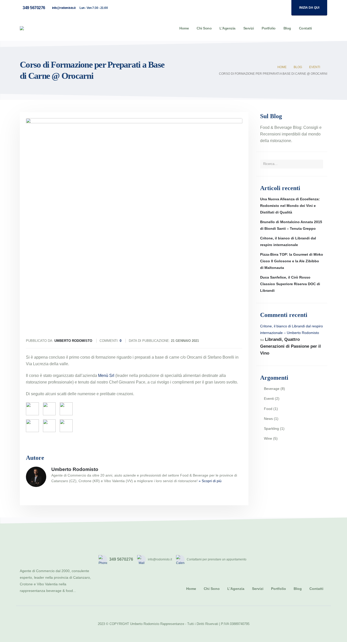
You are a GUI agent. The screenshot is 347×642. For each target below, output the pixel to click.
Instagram (310, 559)
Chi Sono (204, 28)
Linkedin (322, 559)
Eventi (269, 398)
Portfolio (269, 28)
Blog (287, 28)
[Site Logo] (40, 28)
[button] (323, 28)
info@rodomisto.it (64, 8)
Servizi (248, 28)
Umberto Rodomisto (74, 469)
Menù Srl (106, 375)
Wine (268, 438)
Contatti (305, 28)
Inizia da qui (309, 7)
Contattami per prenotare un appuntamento (216, 559)
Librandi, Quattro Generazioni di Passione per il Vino (290, 346)
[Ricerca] (317, 164)
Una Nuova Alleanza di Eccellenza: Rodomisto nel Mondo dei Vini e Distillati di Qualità (290, 205)
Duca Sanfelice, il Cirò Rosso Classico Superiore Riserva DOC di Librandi (290, 284)
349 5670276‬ (34, 8)
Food (268, 409)
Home (184, 28)
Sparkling (271, 428)
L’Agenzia (227, 28)
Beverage (271, 389)
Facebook (287, 559)
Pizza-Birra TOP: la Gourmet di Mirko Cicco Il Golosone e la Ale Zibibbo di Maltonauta (291, 261)
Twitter (298, 559)
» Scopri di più (210, 481)
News (268, 419)
